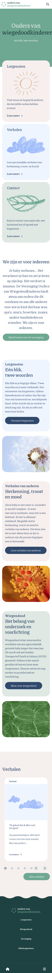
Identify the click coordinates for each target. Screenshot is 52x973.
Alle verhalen (36, 876)
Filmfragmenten (26, 948)
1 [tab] (5, 868)
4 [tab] (25, 868)
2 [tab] (12, 868)
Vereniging (26, 938)
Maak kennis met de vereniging (26, 337)
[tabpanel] (26, 819)
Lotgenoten (26, 919)
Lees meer (13, 115)
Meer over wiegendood (23, 686)
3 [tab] (18, 868)
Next (45, 868)
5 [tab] (31, 868)
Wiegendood (26, 929)
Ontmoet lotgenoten (22, 420)
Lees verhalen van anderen (26, 550)
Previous (36, 868)
